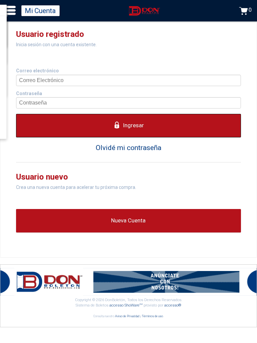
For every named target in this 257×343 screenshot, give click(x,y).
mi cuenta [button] (40, 11)
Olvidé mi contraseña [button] (128, 148)
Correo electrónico (37, 70)
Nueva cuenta (128, 220)
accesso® (172, 305)
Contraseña (29, 93)
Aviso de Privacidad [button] (127, 316)
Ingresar (133, 125)
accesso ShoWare (126, 305)
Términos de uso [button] (152, 316)
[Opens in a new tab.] (128, 294)
